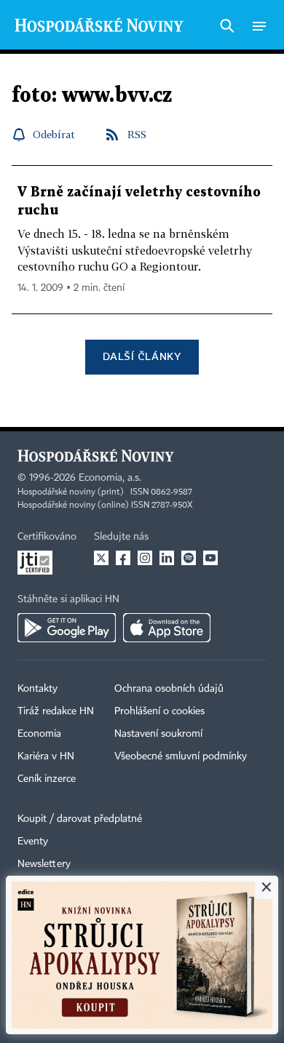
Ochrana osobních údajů (169, 689)
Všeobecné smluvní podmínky (180, 756)
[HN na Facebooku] (123, 558)
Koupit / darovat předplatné (79, 819)
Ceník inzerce (46, 779)
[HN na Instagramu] (145, 558)
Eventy (32, 841)
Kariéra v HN (45, 756)
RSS (136, 134)
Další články (142, 356)
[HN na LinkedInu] (166, 558)
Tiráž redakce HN (55, 711)
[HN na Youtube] (210, 558)
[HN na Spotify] (188, 558)
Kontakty (37, 689)
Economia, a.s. (110, 478)
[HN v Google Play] (66, 627)
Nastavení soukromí (158, 734)
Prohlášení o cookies (159, 711)
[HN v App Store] (166, 627)
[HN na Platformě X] (101, 558)
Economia (39, 734)
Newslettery (44, 864)
